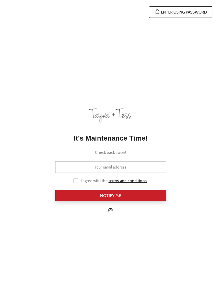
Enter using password (183, 12)
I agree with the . (114, 180)
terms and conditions (127, 180)
